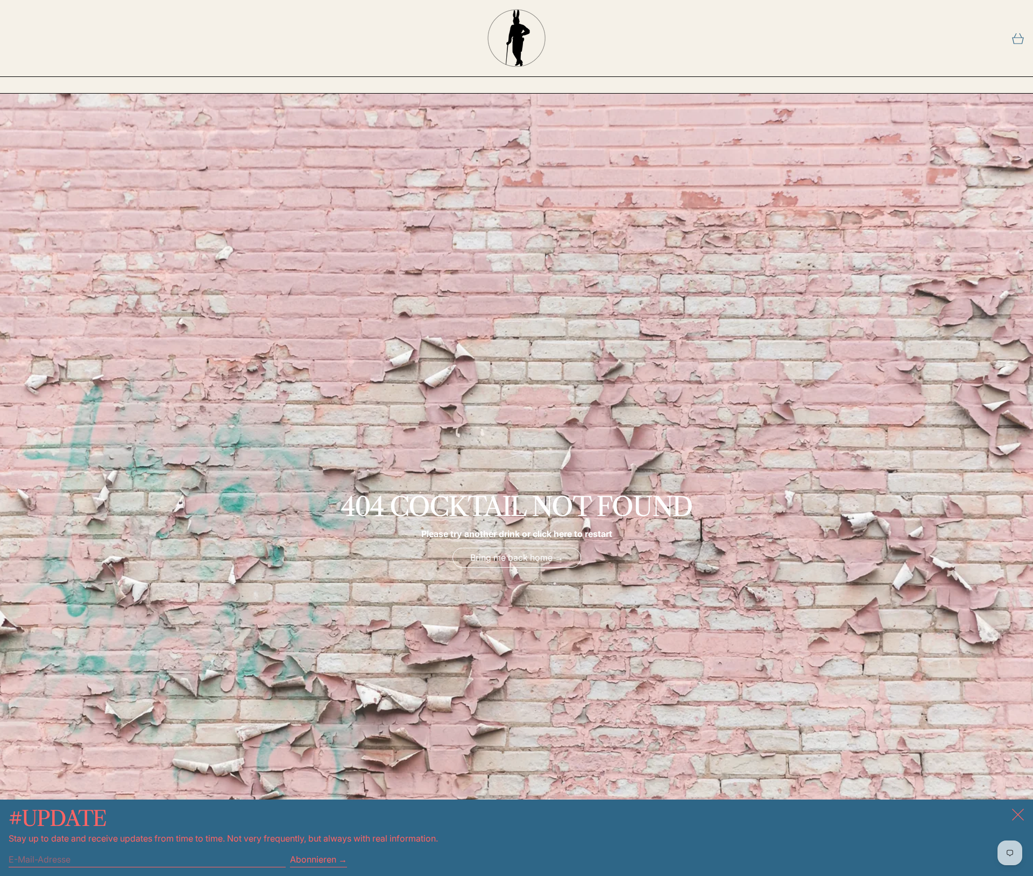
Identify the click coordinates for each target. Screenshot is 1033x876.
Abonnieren (313, 859)
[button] (1017, 38)
